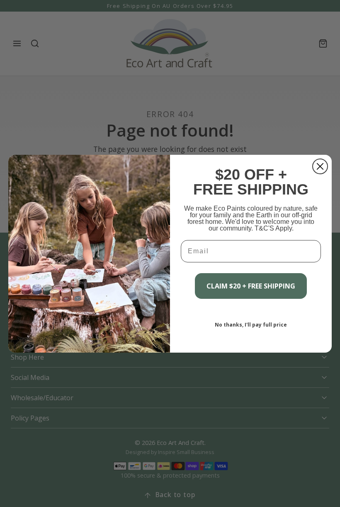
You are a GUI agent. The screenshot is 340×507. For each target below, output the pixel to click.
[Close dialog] (320, 166)
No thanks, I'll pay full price (251, 324)
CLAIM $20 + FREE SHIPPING (250, 286)
